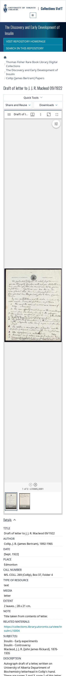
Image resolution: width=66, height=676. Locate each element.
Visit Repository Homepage (26, 41)
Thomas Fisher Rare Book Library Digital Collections (31, 64)
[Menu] (33, 15)
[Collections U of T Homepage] (5, 57)
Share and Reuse (16, 105)
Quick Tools (31, 98)
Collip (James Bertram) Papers (25, 78)
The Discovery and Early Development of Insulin (32, 72)
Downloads (46, 105)
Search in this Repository (24, 48)
